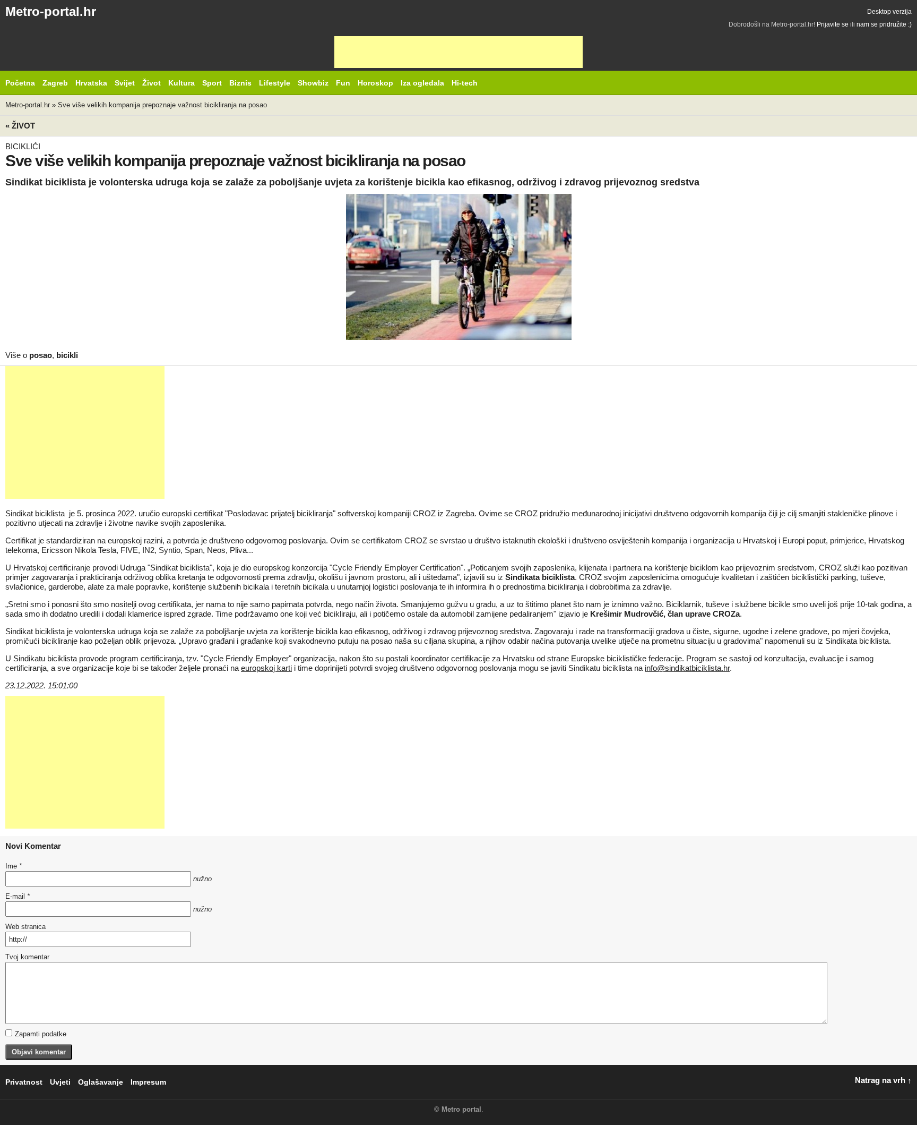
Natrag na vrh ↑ (883, 1080)
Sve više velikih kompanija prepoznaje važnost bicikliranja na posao (162, 105)
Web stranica (25, 927)
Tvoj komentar (27, 957)
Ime (13, 866)
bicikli (67, 355)
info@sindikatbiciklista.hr (687, 667)
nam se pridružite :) (884, 24)
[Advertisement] (458, 52)
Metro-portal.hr (50, 11)
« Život (20, 125)
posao (40, 355)
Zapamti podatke (40, 1034)
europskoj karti (266, 667)
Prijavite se (833, 24)
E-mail (17, 896)
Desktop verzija (889, 11)
